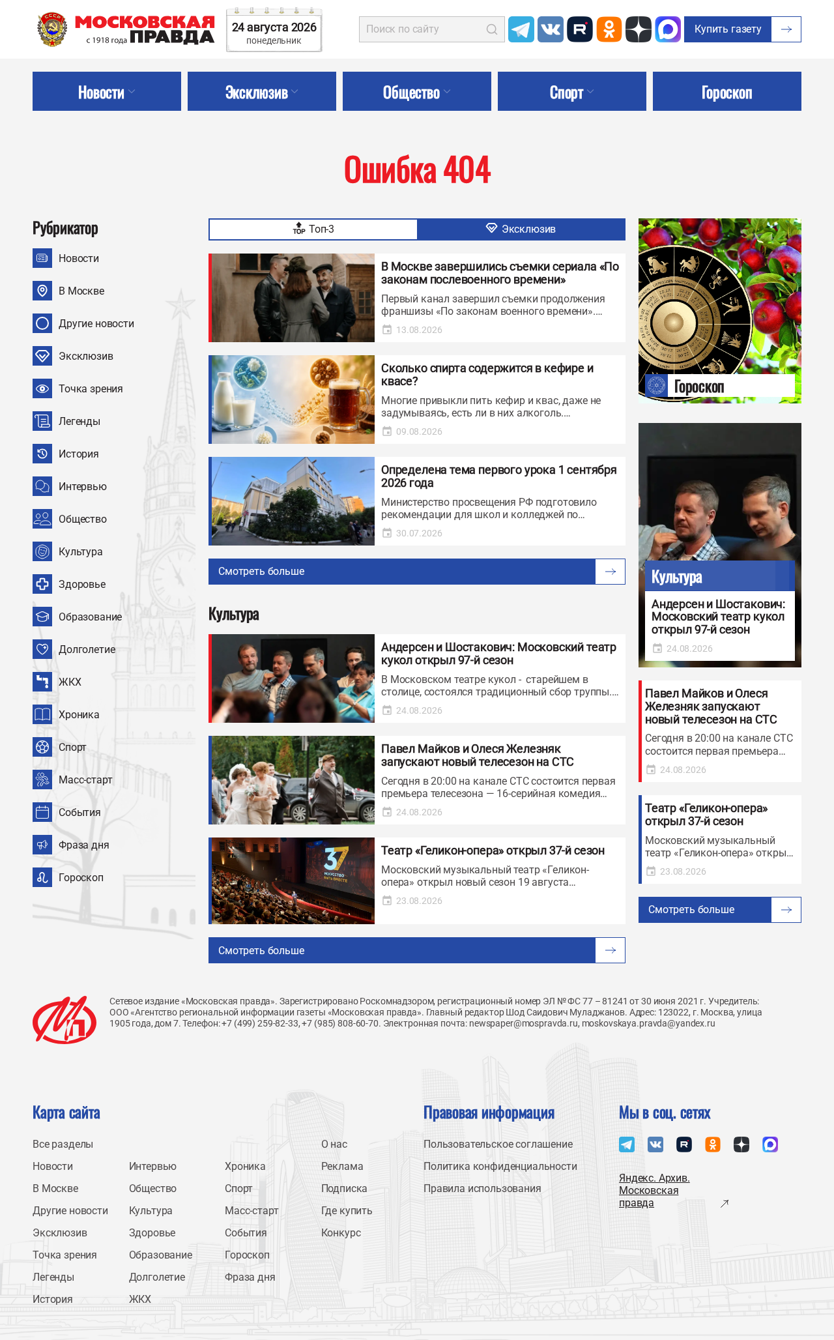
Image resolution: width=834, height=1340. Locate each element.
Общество (83, 519)
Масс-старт (85, 780)
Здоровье (82, 584)
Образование (90, 617)
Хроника (79, 714)
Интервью (83, 486)
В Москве (81, 291)
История (79, 454)
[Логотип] (64, 1020)
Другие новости (96, 323)
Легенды (79, 421)
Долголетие (87, 649)
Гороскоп (81, 877)
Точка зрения (91, 389)
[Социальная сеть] (521, 29)
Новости (79, 258)
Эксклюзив (86, 356)
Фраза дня (84, 845)
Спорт (73, 747)
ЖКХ (70, 682)
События (80, 812)
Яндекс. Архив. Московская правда (654, 1190)
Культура (81, 552)
